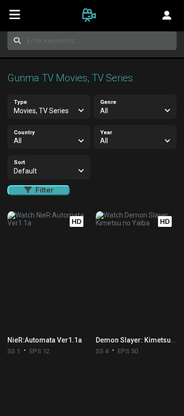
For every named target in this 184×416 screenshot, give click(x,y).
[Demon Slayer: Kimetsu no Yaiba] (136, 271)
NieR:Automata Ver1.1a (44, 340)
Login (167, 14)
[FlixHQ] (92, 14)
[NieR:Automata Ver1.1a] (47, 271)
